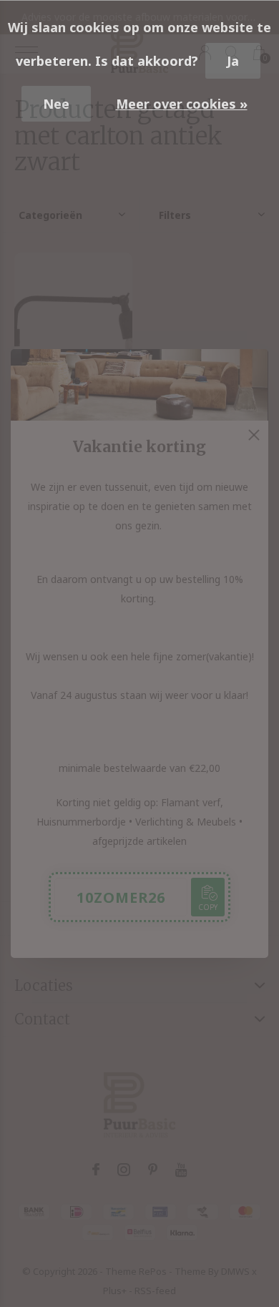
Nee (56, 103)
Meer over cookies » (182, 103)
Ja (233, 60)
